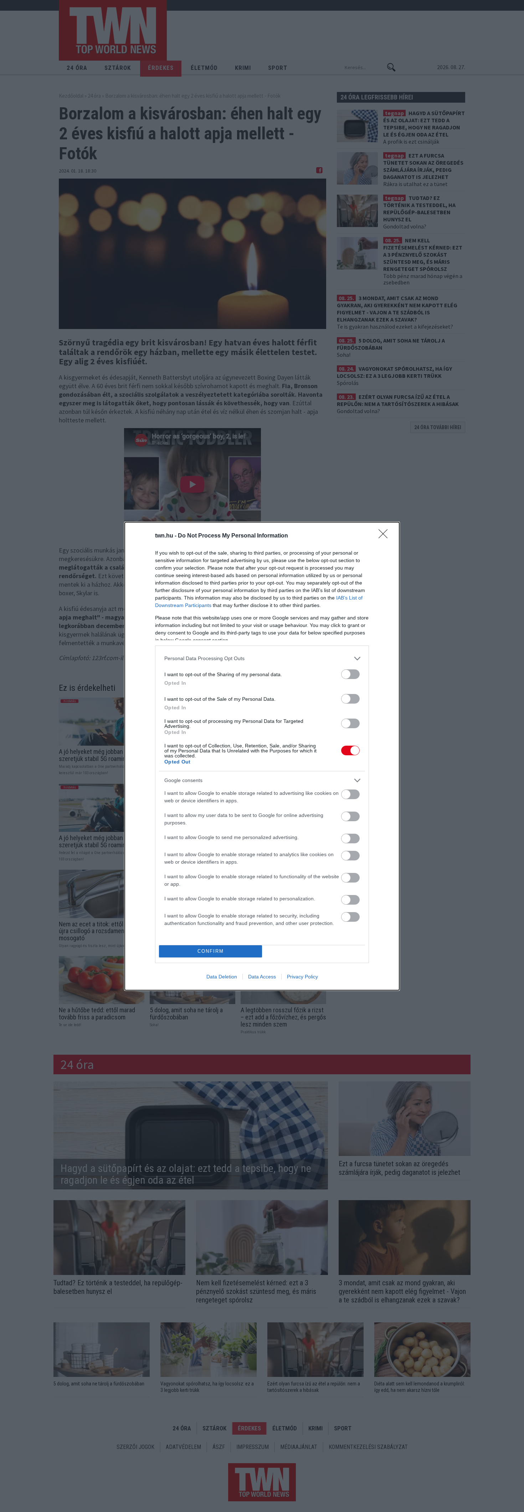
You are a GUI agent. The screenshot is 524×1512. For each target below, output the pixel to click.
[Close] (385, 536)
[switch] (350, 674)
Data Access (262, 976)
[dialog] (262, 756)
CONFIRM (210, 951)
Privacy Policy (302, 976)
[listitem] (262, 658)
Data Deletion (221, 976)
